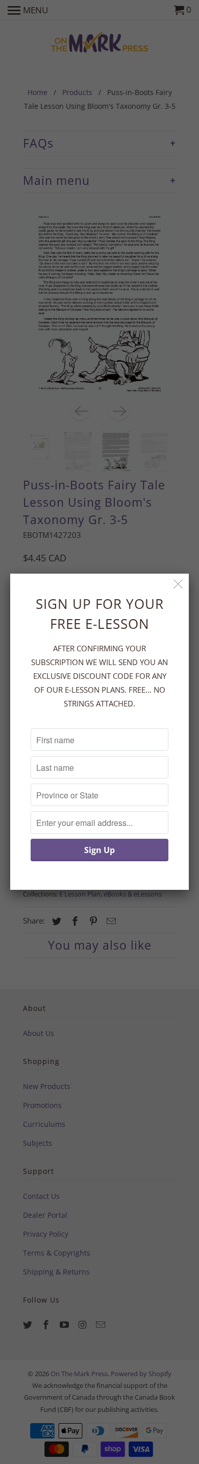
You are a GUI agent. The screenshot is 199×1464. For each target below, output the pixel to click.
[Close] (178, 584)
